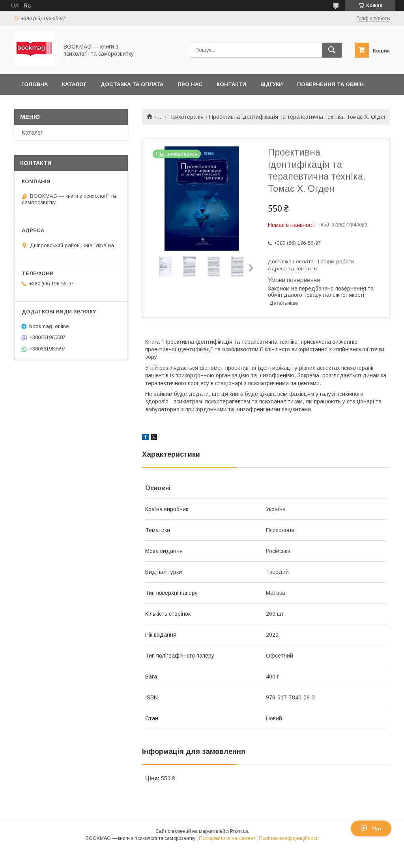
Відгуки (271, 84)
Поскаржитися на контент (227, 838)
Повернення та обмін (330, 84)
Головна (34, 84)
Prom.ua (239, 831)
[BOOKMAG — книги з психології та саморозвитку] (34, 64)
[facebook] (145, 438)
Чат (377, 828)
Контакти (231, 84)
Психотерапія (186, 117)
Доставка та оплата (132, 84)
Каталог (74, 84)
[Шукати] (332, 50)
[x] (154, 438)
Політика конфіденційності (289, 838)
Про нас (190, 84)
